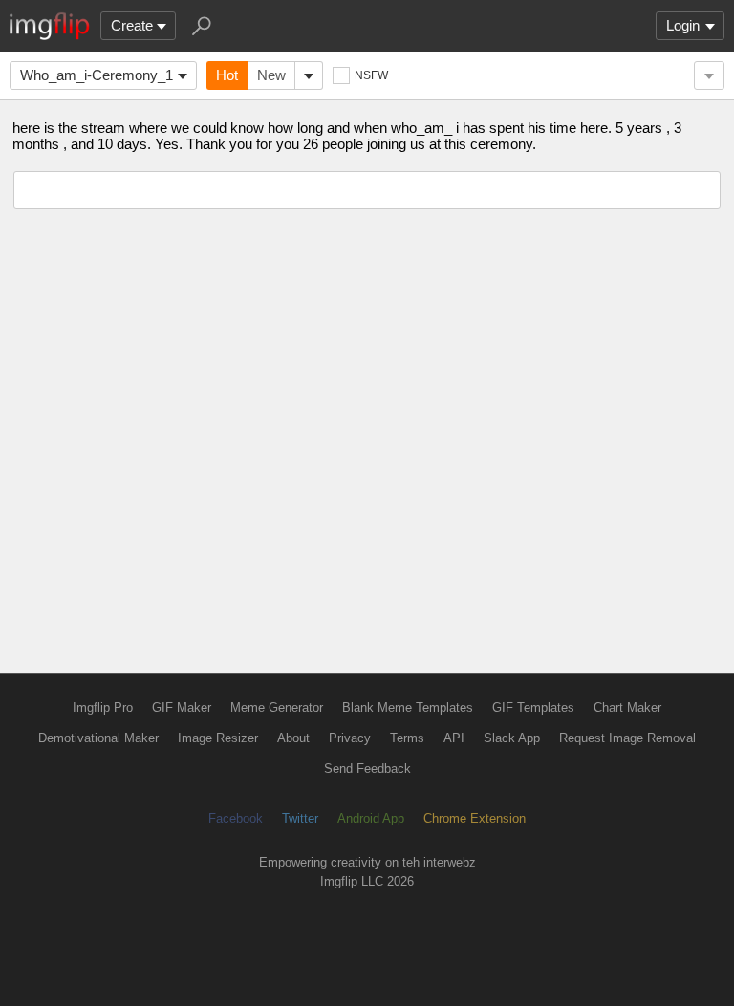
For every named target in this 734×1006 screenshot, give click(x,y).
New (271, 75)
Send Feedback (367, 768)
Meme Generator (276, 707)
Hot (227, 75)
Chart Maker (627, 707)
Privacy (350, 738)
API (453, 738)
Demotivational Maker (98, 738)
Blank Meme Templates (407, 707)
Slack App (512, 738)
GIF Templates (533, 707)
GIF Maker (181, 707)
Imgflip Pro (103, 707)
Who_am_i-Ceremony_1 (96, 75)
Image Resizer (218, 738)
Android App (370, 818)
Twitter (300, 818)
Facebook (235, 818)
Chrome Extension (474, 818)
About (293, 738)
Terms (407, 738)
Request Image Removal (627, 738)
